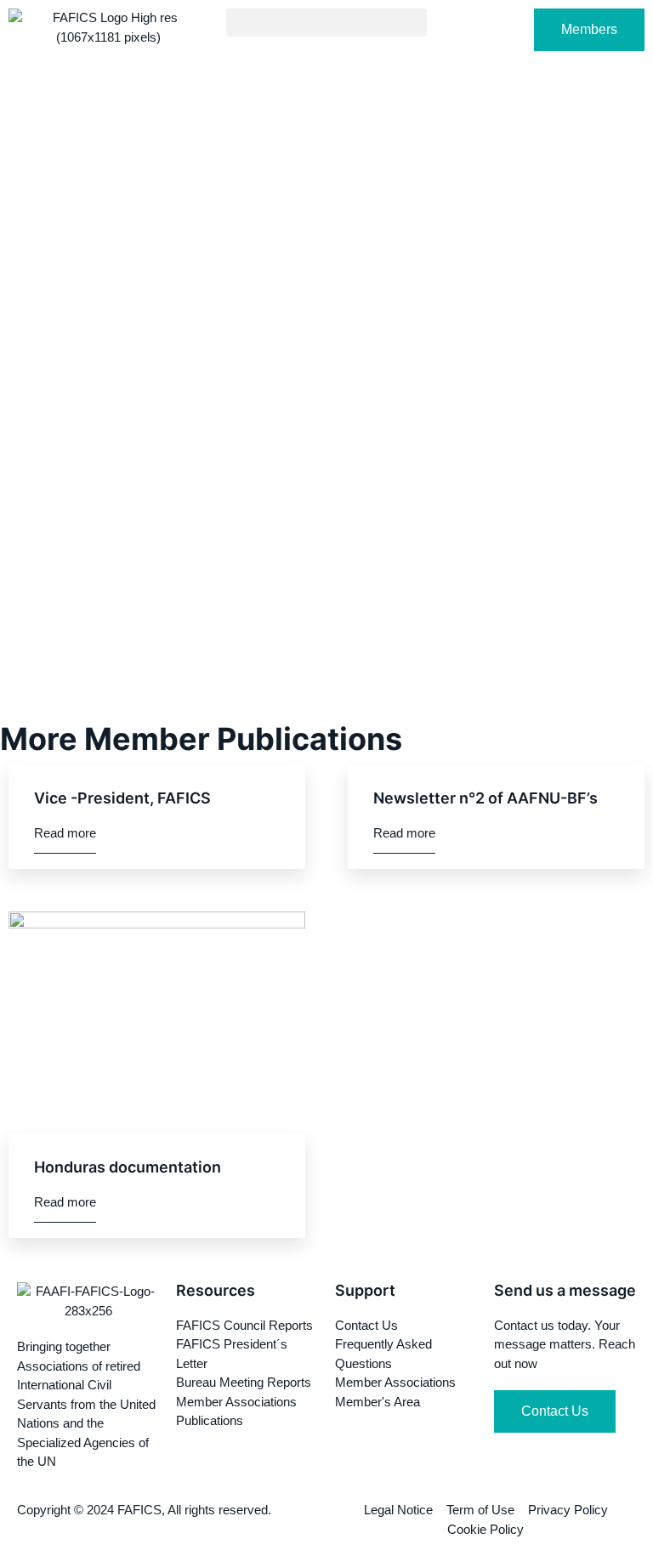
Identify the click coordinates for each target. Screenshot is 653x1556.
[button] (326, 23)
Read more (65, 833)
